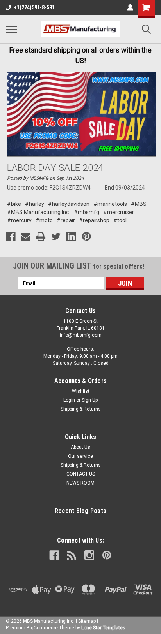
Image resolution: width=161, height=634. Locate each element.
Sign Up (90, 400)
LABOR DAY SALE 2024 (55, 167)
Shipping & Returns (81, 409)
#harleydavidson (68, 204)
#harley (34, 204)
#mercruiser (118, 212)
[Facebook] (11, 236)
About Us (80, 447)
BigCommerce (42, 627)
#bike (14, 204)
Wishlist (80, 391)
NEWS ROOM (80, 483)
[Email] (25, 236)
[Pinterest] (86, 236)
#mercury (19, 220)
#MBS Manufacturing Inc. (38, 212)
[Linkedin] (71, 236)
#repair (66, 220)
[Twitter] (56, 236)
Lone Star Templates (103, 627)
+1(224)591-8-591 (34, 7)
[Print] (41, 236)
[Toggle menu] (11, 29)
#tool (120, 220)
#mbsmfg (86, 212)
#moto (44, 220)
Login (69, 400)
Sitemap (87, 621)
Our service (80, 456)
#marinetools (110, 204)
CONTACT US (80, 474)
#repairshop (94, 220)
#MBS (139, 204)
